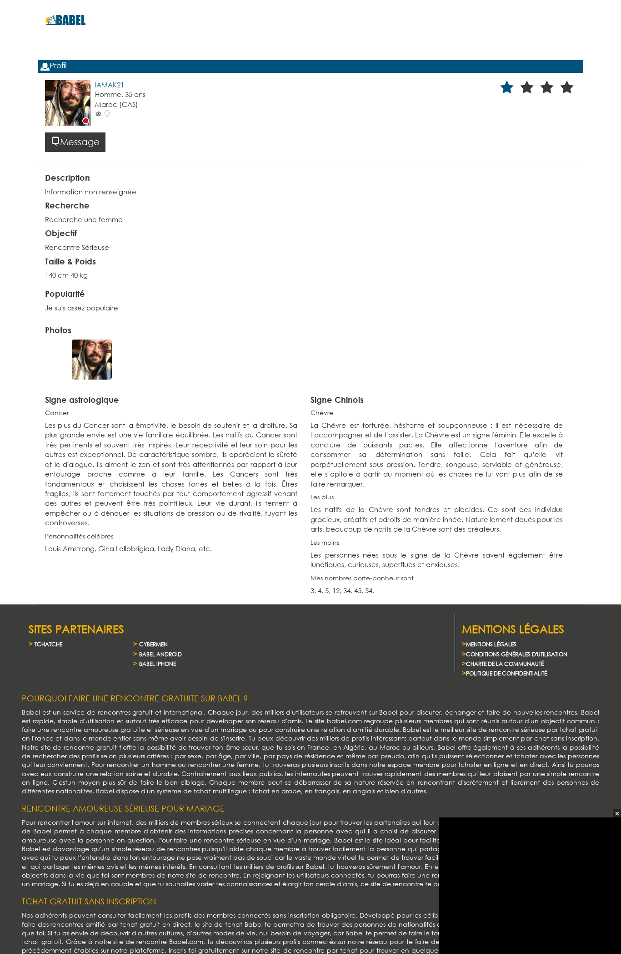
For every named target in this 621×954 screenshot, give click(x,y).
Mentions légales (491, 644)
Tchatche (48, 644)
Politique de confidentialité (506, 673)
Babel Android (160, 654)
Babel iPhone (157, 664)
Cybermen (153, 644)
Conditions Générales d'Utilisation (516, 654)
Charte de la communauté (505, 664)
